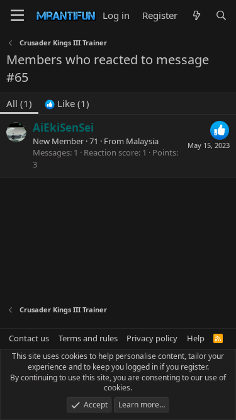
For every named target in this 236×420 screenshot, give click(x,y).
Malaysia (142, 141)
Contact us (29, 338)
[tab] (67, 103)
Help (196, 338)
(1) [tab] (19, 103)
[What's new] (196, 15)
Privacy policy (151, 338)
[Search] (221, 15)
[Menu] (17, 15)
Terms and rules (88, 338)
